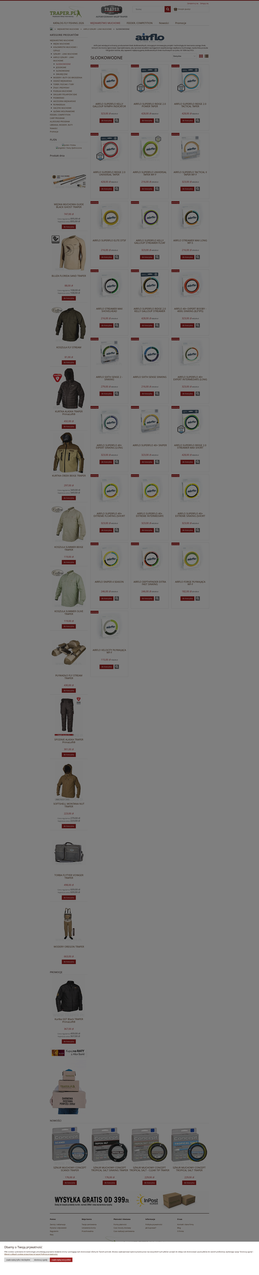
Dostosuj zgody (40, 1260)
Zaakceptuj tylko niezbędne (18, 1260)
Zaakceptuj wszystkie (61, 1260)
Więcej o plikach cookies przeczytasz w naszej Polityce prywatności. (31, 1254)
